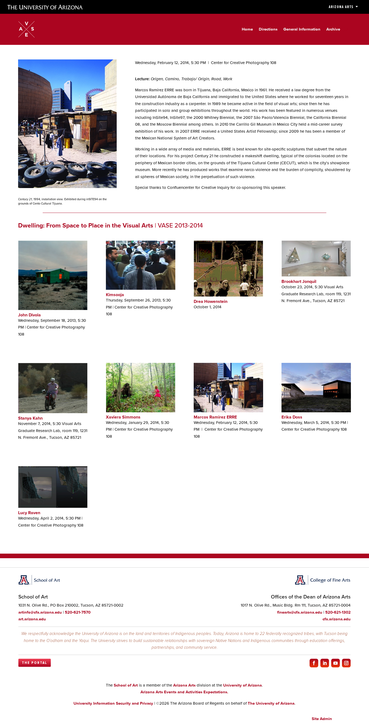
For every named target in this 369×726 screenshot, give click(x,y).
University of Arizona (242, 685)
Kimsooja (115, 295)
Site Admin (322, 718)
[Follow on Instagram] (346, 663)
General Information (301, 29)
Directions (268, 29)
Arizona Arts (341, 6)
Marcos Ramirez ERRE (215, 417)
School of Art (126, 685)
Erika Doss (291, 417)
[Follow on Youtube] (335, 663)
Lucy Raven (29, 513)
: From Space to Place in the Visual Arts (85, 225)
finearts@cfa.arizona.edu (299, 612)
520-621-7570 (77, 612)
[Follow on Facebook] (314, 663)
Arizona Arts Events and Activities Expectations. (184, 692)
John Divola (29, 315)
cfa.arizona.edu (337, 619)
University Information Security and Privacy (113, 703)
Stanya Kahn (30, 418)
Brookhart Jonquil (298, 281)
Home (247, 29)
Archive (333, 29)
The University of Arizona (271, 703)
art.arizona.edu (32, 619)
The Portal (34, 663)
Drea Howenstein (210, 301)
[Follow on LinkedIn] (324, 663)
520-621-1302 (338, 612)
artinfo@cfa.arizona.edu (40, 612)
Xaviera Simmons (123, 417)
